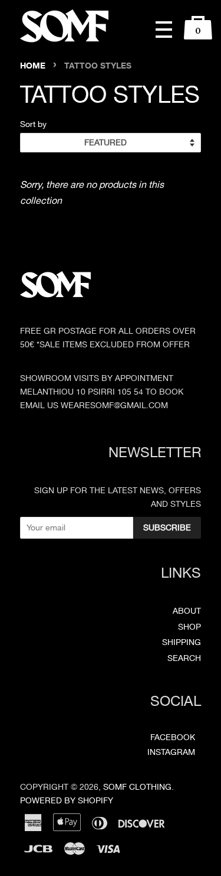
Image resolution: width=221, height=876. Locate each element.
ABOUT (187, 611)
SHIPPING (181, 642)
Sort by (33, 124)
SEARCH (184, 658)
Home (32, 65)
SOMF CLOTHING (137, 787)
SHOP (189, 627)
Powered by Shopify (66, 800)
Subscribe (167, 527)
